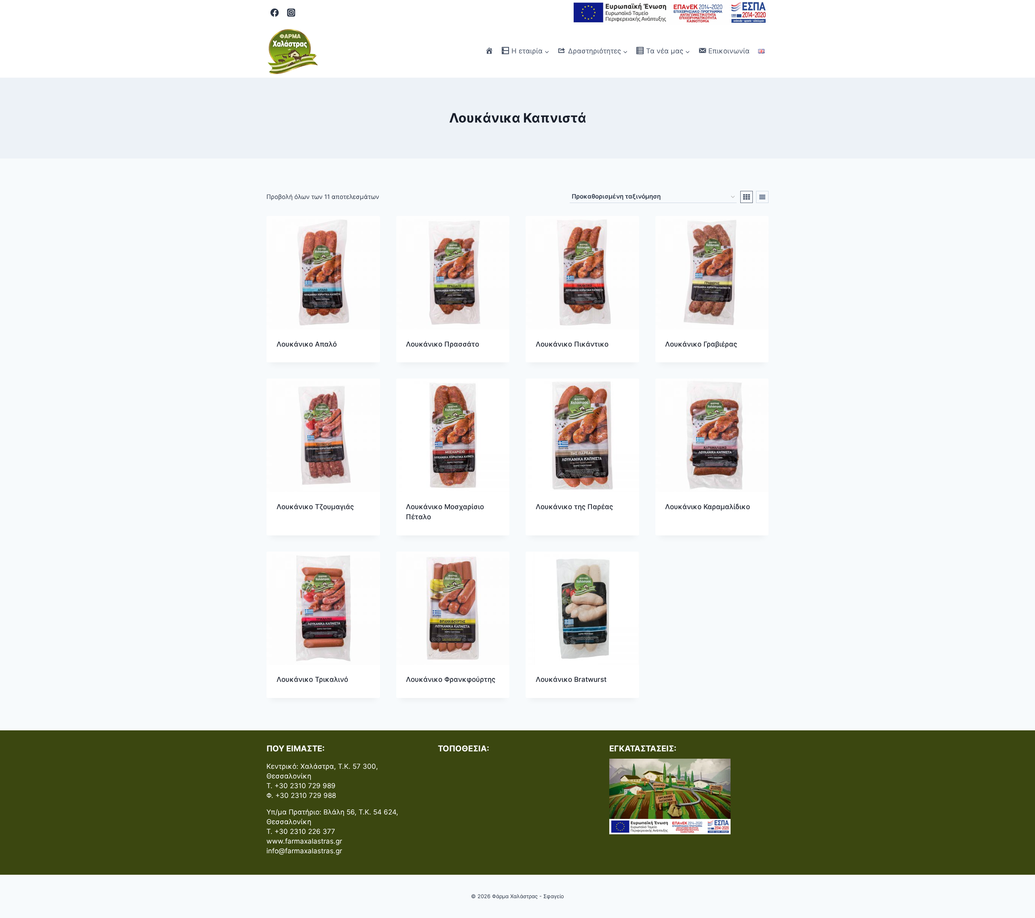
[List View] (762, 197)
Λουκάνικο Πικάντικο (572, 344)
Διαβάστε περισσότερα (313, 532)
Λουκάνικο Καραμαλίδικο (707, 507)
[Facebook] (274, 12)
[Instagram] (291, 12)
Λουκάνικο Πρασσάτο (442, 344)
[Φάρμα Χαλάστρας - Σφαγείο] (292, 51)
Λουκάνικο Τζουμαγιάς (315, 507)
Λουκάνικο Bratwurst (571, 679)
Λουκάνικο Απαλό (307, 344)
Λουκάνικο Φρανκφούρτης (450, 679)
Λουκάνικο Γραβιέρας (701, 344)
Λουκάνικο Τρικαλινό (312, 679)
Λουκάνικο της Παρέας (574, 507)
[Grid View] (746, 197)
